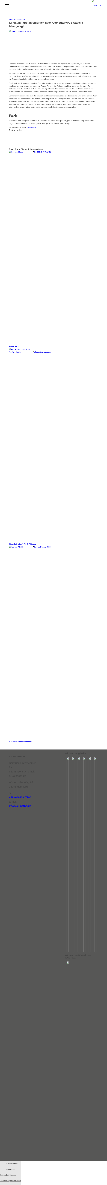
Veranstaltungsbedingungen (10, 1181)
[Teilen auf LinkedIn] (12, 137)
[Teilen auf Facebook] (12, 133)
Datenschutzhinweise (8, 1175)
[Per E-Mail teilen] (12, 140)
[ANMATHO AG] (98, 6)
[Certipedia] (68, 963)
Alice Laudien (31, 128)
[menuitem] (5, 6)
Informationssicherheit (17, 19)
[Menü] (5, 6)
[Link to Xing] (12, 144)
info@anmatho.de (20, 806)
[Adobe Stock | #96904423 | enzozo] (53, 31)
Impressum (10, 1169)
